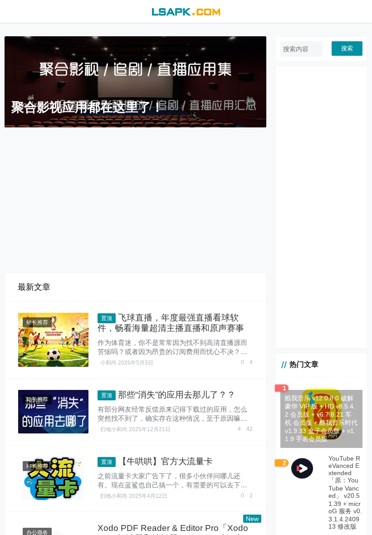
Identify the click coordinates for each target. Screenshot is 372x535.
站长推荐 (37, 322)
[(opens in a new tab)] (53, 340)
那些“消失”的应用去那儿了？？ (176, 394)
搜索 (347, 48)
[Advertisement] (142, 199)
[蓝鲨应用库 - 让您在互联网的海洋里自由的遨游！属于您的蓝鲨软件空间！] (185, 11)
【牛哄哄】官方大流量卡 (165, 461)
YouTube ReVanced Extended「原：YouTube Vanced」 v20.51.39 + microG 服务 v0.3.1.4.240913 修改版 (345, 492)
